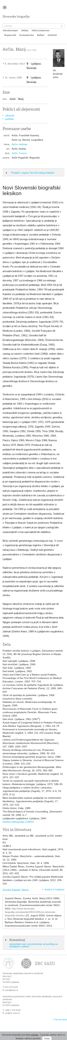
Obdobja (24, 31)
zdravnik (9, 115)
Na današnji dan (26, 35)
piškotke (35, 1035)
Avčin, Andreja (19, 144)
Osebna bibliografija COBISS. (19, 821)
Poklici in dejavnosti (40, 31)
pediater (9, 119)
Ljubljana (36, 63)
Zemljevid (52, 35)
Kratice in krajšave (54, 889)
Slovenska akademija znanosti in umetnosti (23, 973)
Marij (20, 99)
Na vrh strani (61, 1019)
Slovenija (31, 68)
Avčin (13, 99)
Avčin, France (19, 153)
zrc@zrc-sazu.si (12, 1013)
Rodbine (40, 35)
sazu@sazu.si (11, 990)
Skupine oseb (10, 35)
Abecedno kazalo (10, 31)
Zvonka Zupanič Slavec (16, 889)
